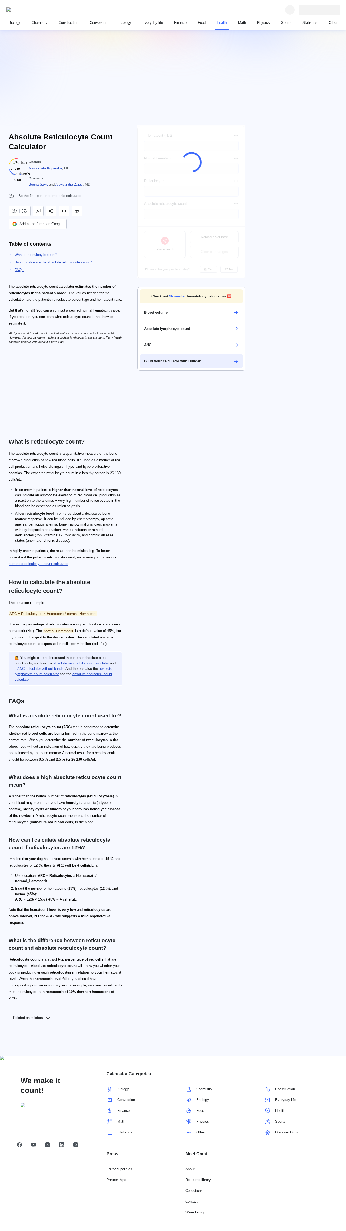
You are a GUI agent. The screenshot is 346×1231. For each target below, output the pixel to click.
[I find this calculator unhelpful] (25, 211)
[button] (191, 296)
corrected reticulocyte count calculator (38, 564)
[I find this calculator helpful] (14, 211)
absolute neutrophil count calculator (81, 663)
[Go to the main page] (31, 9)
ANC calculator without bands (40, 669)
